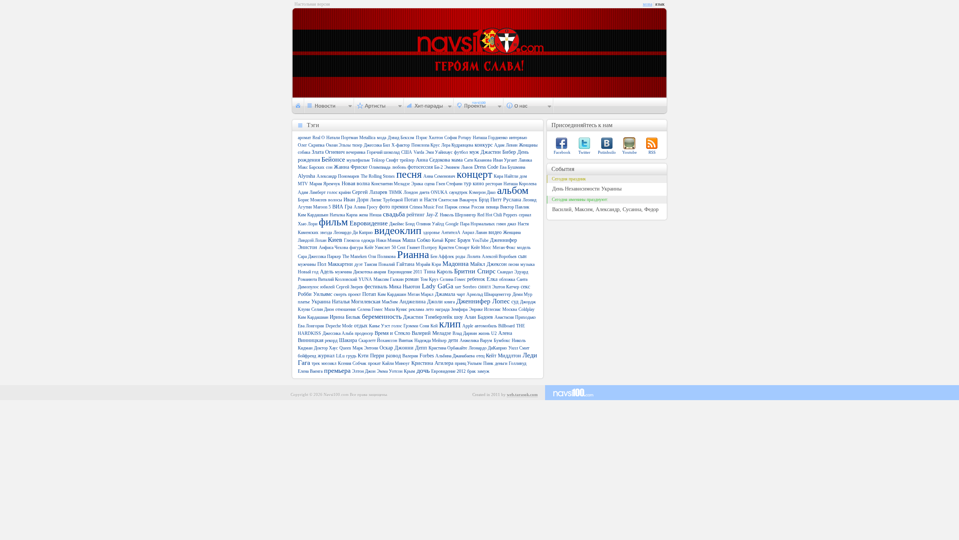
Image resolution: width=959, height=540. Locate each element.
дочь (423, 370)
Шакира (348, 340)
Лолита (473, 256)
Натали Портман (342, 137)
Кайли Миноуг (396, 363)
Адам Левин (505, 145)
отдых (360, 325)
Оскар (386, 348)
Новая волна (356, 183)
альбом (513, 190)
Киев (335, 239)
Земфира (459, 309)
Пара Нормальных (477, 223)
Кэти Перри (371, 355)
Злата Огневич (328, 152)
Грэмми (410, 325)
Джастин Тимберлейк (428, 317)
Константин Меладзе (390, 183)
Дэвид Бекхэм (401, 137)
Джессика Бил (377, 145)
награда (442, 309)
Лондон (410, 192)
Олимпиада (379, 167)
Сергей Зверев (349, 287)
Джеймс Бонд (402, 223)
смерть (340, 294)
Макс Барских (311, 167)
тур (467, 183)
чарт (461, 294)
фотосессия (420, 167)
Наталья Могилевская (356, 301)
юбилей (327, 287)
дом (523, 176)
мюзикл (328, 363)
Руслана (512, 199)
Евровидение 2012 (448, 371)
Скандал (505, 271)
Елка (492, 279)
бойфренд (307, 355)
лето (430, 309)
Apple (467, 325)
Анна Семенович (439, 176)
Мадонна (455, 263)
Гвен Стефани (449, 183)
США (406, 152)
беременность (382, 316)
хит (458, 287)
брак (471, 371)
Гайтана (405, 264)
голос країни (339, 192)
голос (396, 325)
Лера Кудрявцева (457, 145)
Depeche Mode (339, 325)
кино (478, 183)
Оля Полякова (382, 256)
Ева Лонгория (311, 325)
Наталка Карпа (343, 215)
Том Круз (429, 279)
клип (450, 324)
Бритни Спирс (475, 271)
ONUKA (439, 192)
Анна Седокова (433, 160)
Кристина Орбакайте (448, 348)
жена (363, 215)
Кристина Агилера (432, 363)
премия (399, 207)
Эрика (417, 183)
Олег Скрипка (311, 145)
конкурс (484, 145)
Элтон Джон (363, 371)
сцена (429, 183)
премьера (337, 370)
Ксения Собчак (352, 363)
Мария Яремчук (324, 183)
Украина (320, 301)
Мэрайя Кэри (428, 264)
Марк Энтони (365, 348)
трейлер (407, 160)
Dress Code (486, 167)
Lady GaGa (437, 286)
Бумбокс (502, 340)
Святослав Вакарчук (457, 199)
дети (453, 340)
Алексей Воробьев (499, 256)
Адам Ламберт (312, 192)
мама (457, 160)
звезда (326, 232)
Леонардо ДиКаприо (488, 348)
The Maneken (354, 256)
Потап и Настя (420, 199)
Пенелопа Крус (425, 145)
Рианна (413, 254)
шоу (458, 317)
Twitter (584, 152)
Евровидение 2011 (405, 271)
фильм (333, 222)
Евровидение (369, 223)
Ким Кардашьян (313, 215)
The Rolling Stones (378, 176)
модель (523, 247)
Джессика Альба (338, 333)
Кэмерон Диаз (482, 192)
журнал (326, 355)
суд (514, 301)
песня (409, 174)
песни (513, 264)
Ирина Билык (345, 317)
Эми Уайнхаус (439, 152)
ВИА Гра (342, 207)
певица (492, 207)
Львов (467, 167)
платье (304, 301)
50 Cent (398, 247)
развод (393, 355)
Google (452, 223)
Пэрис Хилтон (429, 137)
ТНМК (395, 192)
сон (329, 167)
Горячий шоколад (383, 152)
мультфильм (358, 160)
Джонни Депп (410, 348)
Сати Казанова (477, 160)
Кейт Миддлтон (503, 355)
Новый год (308, 271)
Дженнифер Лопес (483, 301)
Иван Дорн (356, 199)
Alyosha (306, 176)
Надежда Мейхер (430, 340)
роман (412, 279)
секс (525, 287)
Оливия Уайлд (430, 223)
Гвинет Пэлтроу (422, 247)
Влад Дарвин (465, 333)
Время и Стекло (392, 333)
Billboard (506, 325)
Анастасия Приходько (515, 317)
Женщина (512, 232)
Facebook (562, 152)
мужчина (343, 271)
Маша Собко (416, 240)
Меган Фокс (504, 247)
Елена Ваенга (310, 371)
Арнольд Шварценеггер (488, 294)
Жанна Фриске (350, 167)
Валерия (410, 355)
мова (647, 4)
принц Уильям (468, 363)
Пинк (488, 363)
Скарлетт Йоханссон (378, 340)
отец (480, 355)
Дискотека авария (369, 271)
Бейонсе (333, 159)
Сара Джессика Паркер (319, 256)
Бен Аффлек (442, 256)
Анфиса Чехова (333, 247)
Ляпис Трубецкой (386, 199)
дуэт (358, 264)
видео (495, 232)
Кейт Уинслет (377, 247)
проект (354, 294)
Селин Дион (322, 309)
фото (384, 207)
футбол (461, 152)
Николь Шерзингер (458, 215)
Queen (345, 348)
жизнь (484, 333)
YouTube (480, 240)
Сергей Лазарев (369, 192)
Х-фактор (400, 145)
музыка (527, 264)
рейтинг (415, 215)
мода (381, 137)
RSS (652, 152)
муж (474, 152)
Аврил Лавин (474, 232)
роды (460, 256)
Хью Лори (307, 223)
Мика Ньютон (404, 287)
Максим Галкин (388, 279)
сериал (525, 215)
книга (449, 301)
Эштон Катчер (505, 287)
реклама (416, 309)
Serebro (470, 287)
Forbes (427, 355)
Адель (326, 271)
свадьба (394, 214)
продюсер (364, 333)
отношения (345, 309)
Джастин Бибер (498, 152)
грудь (351, 355)
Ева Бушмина (512, 167)
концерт (474, 174)
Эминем (452, 167)
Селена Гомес (370, 309)
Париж (451, 207)
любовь (399, 167)
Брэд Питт (490, 199)
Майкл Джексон (488, 264)
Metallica (367, 137)
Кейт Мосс (481, 247)
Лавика (525, 160)
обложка (507, 279)
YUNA (365, 279)
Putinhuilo (607, 152)
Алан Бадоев (479, 317)
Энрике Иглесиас (485, 309)
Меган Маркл (420, 294)
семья (464, 207)
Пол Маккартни (335, 264)
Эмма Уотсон (389, 371)
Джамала (445, 294)
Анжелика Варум (476, 340)
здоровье (431, 232)
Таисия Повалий (379, 264)
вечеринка (355, 152)
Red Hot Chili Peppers (497, 215)
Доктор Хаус (326, 348)
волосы (335, 199)
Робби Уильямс (315, 294)
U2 (494, 333)
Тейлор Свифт (384, 160)
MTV (303, 183)
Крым (409, 371)
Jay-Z (432, 215)
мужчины (307, 264)
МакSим (390, 301)
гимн (501, 223)
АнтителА (450, 232)
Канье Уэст (379, 325)
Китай (437, 240)
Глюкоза (352, 240)
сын (522, 256)
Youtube (629, 152)
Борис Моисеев (312, 199)
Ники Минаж (388, 240)
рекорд (331, 340)
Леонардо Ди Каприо (353, 232)
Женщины (528, 145)
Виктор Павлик (514, 207)
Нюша (375, 215)
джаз (511, 223)
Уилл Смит (518, 348)
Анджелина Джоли (421, 301)
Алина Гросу (366, 207)
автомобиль (486, 325)
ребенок (476, 279)
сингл (484, 287)
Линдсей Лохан (312, 240)
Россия (477, 207)
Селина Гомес (453, 279)
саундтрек (458, 192)
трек (316, 363)
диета (424, 192)
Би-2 (438, 167)
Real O (318, 137)
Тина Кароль (438, 271)
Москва (509, 309)
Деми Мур (522, 294)
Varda (419, 152)
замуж (483, 371)
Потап (369, 294)
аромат (304, 137)
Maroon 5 (322, 207)
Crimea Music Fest (426, 207)
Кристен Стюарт (454, 247)
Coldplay (526, 309)
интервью (518, 137)
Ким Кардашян (392, 294)
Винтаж (406, 340)
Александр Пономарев (338, 176)
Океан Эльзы (338, 145)
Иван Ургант (505, 160)
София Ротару (457, 137)
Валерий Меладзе (431, 333)
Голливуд (517, 363)
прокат (374, 363)
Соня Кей (429, 325)
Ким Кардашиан (313, 317)
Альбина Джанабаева (455, 355)
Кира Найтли (506, 176)
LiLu (340, 355)
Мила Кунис (395, 309)
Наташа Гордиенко (490, 137)
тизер (357, 145)
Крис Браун (458, 240)
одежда (368, 240)
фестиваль (375, 287)
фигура (356, 247)
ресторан (493, 183)
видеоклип (397, 230)
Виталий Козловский (337, 279)
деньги (501, 363)
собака (304, 152)
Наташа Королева (519, 183)
